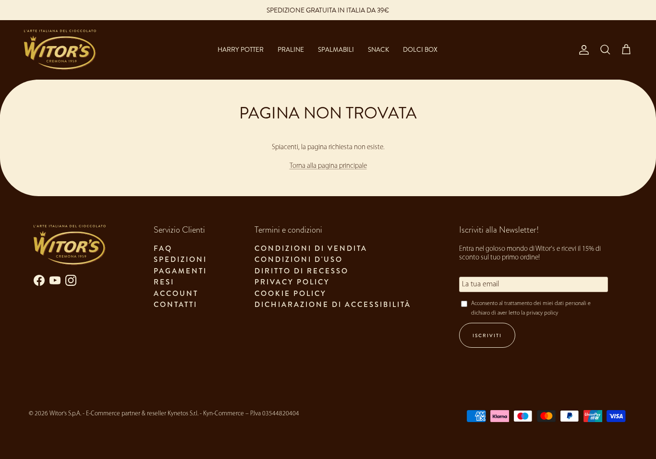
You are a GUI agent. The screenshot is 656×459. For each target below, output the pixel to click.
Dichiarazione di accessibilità (333, 304)
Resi (164, 282)
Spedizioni (180, 259)
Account (176, 293)
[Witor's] (60, 50)
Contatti (175, 304)
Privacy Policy (292, 282)
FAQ (163, 248)
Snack (378, 49)
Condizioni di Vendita (311, 248)
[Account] (582, 50)
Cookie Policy (291, 293)
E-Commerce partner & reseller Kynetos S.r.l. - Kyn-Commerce (165, 414)
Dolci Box (420, 49)
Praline (291, 49)
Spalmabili (336, 49)
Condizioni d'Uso (299, 259)
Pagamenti (180, 271)
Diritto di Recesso (302, 271)
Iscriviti (487, 335)
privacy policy (542, 313)
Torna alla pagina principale (328, 166)
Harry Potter (241, 49)
